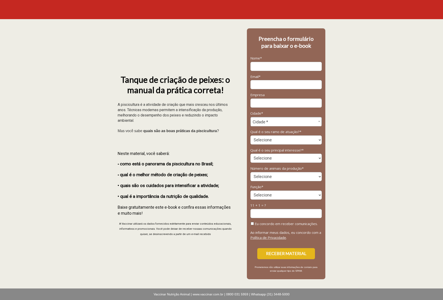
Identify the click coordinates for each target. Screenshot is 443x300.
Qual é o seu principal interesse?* (277, 150)
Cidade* (256, 113)
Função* (256, 187)
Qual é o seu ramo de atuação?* (275, 132)
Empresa (257, 95)
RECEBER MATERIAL (286, 253)
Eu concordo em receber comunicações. (286, 224)
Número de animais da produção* (277, 168)
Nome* (256, 58)
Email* (255, 76)
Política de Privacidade (268, 237)
